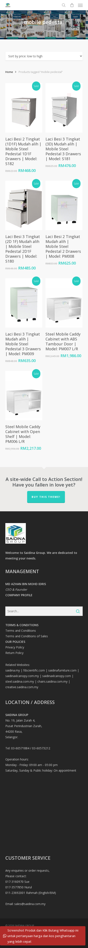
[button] (80, 5)
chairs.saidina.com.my (52, 681)
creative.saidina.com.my (21, 687)
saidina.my (12, 670)
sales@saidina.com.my (29, 904)
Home (9, 72)
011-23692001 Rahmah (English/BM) (30, 893)
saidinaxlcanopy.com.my (22, 676)
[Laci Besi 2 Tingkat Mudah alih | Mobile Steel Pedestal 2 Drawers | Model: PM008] (63, 205)
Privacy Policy (14, 647)
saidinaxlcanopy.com (56, 676)
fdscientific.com (34, 670)
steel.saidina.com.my (19, 681)
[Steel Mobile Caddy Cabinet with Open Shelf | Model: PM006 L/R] (23, 395)
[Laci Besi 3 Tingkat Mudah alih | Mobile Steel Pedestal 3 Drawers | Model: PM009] (23, 303)
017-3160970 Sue (17, 882)
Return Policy (14, 653)
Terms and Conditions (20, 631)
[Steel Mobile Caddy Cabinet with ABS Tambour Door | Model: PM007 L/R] (63, 303)
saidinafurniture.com (62, 670)
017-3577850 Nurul (18, 887)
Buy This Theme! (46, 497)
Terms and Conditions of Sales (26, 636)
